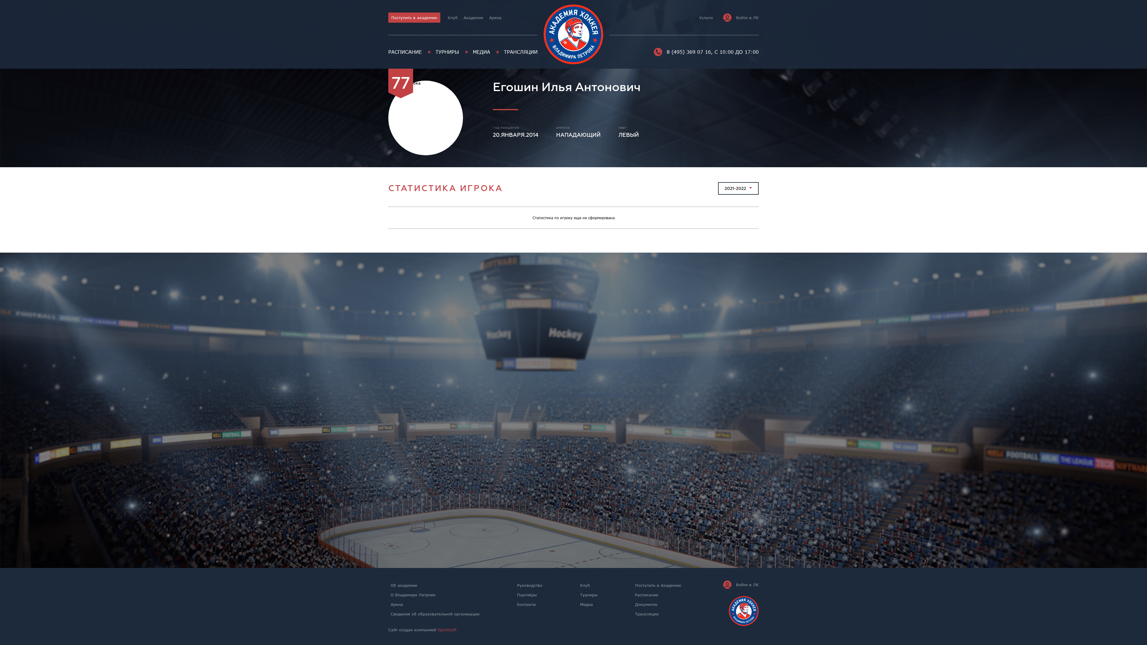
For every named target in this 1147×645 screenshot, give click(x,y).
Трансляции (521, 52)
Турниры (447, 52)
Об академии (404, 585)
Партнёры (527, 594)
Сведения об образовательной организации (435, 614)
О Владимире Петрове (413, 594)
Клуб (453, 17)
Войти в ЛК (747, 17)
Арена (495, 17)
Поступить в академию (414, 17)
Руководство (529, 585)
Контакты (526, 604)
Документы (646, 604)
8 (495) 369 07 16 (689, 52)
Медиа (481, 52)
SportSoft (447, 629)
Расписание (405, 52)
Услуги (706, 17)
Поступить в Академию (658, 585)
